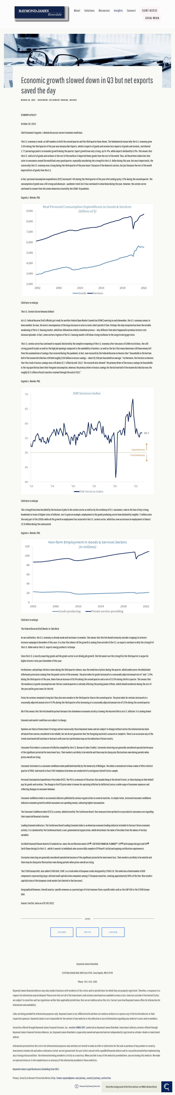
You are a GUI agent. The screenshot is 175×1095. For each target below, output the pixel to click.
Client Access (149, 10)
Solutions (89, 10)
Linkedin (113, 932)
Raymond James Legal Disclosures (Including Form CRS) (36, 1069)
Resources (104, 10)
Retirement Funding (58, 100)
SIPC (83, 1027)
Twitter (87, 932)
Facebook (62, 932)
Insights (118, 10)
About (77, 10)
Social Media (152, 18)
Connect (131, 10)
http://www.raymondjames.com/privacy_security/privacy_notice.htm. (81, 1077)
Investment (42, 100)
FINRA (78, 1027)
